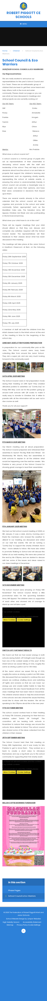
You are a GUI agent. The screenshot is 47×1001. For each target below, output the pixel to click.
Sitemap (10, 925)
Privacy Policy (22, 925)
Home (4, 51)
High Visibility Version (11, 922)
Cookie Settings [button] (34, 925)
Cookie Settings (24, 620)
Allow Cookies (9, 620)
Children (16, 51)
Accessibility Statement (32, 922)
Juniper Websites (34, 919)
